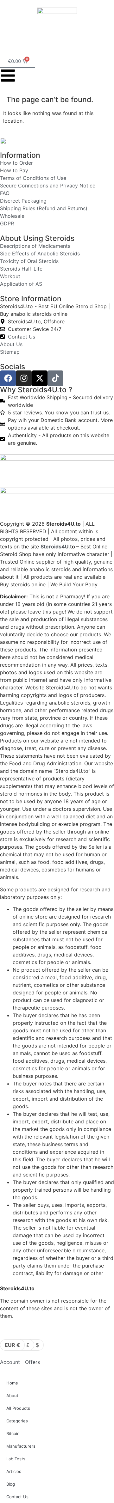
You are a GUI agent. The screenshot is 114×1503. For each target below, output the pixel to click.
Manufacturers (20, 1446)
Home (12, 1382)
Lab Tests (15, 1458)
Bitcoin (13, 1433)
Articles (13, 1471)
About (12, 1395)
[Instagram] (24, 378)
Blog (10, 1484)
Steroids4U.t (56, 546)
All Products (18, 1408)
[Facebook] (8, 378)
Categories (17, 1420)
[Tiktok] (55, 378)
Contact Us (17, 1496)
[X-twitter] (40, 378)
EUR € (12, 1345)
